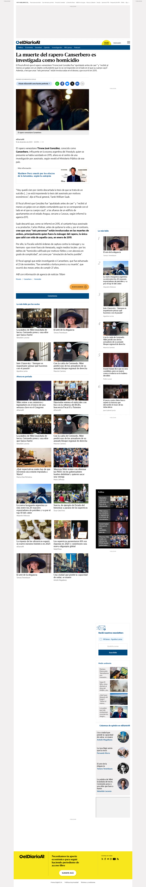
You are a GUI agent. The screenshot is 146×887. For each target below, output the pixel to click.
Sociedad (38, 47)
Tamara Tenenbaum (60, 333)
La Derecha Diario (70, 2)
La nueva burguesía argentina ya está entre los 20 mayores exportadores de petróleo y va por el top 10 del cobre (34, 509)
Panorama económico (35, 2)
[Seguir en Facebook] (105, 859)
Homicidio (37, 279)
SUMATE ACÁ (68, 873)
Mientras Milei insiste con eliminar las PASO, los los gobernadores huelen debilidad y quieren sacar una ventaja (70, 473)
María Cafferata (59, 479)
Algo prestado (129, 2)
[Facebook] (62, 84)
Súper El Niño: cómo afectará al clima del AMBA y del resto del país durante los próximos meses (104, 686)
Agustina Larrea (22, 371)
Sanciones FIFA (105, 2)
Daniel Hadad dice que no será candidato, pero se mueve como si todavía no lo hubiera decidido (115, 372)
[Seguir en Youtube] (114, 859)
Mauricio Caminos (60, 371)
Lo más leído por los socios (28, 304)
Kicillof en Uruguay (80, 2)
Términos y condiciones (88, 882)
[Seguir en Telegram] (108, 859)
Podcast (77, 47)
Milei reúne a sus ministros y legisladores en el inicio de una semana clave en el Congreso (31, 405)
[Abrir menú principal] (128, 42)
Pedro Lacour (107, 379)
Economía (29, 47)
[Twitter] (72, 84)
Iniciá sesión (117, 43)
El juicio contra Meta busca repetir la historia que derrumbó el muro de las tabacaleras (114, 403)
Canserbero (28, 279)
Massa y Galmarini (90, 2)
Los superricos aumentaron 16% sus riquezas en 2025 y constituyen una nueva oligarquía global (70, 544)
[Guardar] (82, 84)
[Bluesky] (67, 84)
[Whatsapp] (57, 84)
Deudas (98, 2)
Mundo (18, 279)
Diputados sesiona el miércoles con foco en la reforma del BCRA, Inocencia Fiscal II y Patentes (70, 405)
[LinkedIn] (77, 84)
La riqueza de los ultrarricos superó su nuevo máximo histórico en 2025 (33, 542)
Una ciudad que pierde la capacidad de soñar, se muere (71, 576)
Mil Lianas (68, 47)
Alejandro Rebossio (23, 516)
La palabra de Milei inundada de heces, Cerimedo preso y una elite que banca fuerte (32, 332)
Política (20, 47)
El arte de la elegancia (64, 329)
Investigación (57, 47)
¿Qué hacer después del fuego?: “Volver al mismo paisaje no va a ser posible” (104, 699)
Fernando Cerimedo (60, 2)
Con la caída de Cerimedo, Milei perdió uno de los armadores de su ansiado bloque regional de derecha (70, 366)
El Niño (122, 2)
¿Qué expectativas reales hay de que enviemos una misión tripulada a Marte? (33, 472)
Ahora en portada (24, 376)
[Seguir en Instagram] (111, 859)
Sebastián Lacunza (23, 338)
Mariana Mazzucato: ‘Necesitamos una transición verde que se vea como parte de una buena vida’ (104, 673)
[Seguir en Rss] (118, 859)
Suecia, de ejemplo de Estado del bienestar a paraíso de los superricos (71, 506)
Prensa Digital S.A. (56, 882)
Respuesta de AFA (115, 2)
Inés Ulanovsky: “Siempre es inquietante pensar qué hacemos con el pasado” (32, 366)
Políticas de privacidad (71, 882)
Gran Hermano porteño (48, 2)
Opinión (47, 47)
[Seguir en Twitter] (102, 859)
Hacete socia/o (106, 43)
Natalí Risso (58, 549)
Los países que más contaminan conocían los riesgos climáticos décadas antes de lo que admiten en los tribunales (104, 712)
